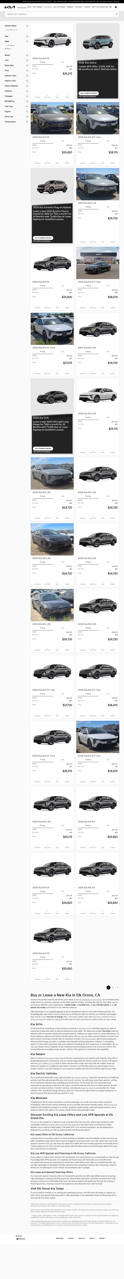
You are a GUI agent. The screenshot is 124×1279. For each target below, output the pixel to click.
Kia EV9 (92, 1088)
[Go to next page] (117, 987)
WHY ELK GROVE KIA (100, 7)
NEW (29, 7)
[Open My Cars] (115, 7)
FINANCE (70, 7)
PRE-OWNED (37, 7)
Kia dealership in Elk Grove (90, 1000)
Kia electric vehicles (80, 1078)
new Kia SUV (84, 1029)
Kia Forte (51, 1063)
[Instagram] (21, 1236)
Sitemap (101, 1238)
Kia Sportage (90, 1039)
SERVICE (87, 7)
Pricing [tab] (42, 62)
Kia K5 (40, 1063)
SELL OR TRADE (59, 7)
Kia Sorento (82, 1036)
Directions (59, 1238)
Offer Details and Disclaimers (88, 97)
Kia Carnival (112, 1105)
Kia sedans (49, 1058)
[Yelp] (17, 1236)
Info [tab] (62, 62)
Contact (70, 1238)
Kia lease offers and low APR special (62, 1125)
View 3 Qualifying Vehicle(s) (88, 93)
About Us (81, 1238)
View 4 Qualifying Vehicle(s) (43, 238)
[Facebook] (19, 1236)
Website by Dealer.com (21, 1239)
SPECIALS (78, 7)
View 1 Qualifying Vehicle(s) (43, 449)
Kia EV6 (84, 1088)
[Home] (10, 7)
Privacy (91, 1238)
